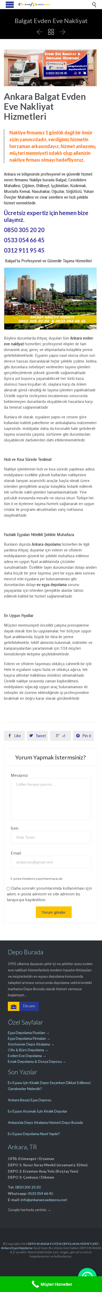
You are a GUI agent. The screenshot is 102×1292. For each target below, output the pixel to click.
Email (16, 853)
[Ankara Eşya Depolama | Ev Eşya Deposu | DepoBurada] (34, 4)
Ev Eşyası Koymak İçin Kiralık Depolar (37, 1111)
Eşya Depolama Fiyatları (26, 1032)
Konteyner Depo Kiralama (29, 1044)
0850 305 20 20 (28, 1187)
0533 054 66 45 (40, 1193)
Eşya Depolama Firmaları (27, 1038)
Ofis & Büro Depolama (26, 1050)
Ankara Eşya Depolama (16, 1248)
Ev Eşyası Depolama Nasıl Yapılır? (34, 1133)
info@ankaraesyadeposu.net (44, 1199)
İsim (14, 828)
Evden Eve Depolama (25, 1055)
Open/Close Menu (10, 4)
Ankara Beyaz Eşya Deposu (29, 1100)
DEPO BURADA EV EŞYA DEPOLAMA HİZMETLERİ (63, 1244)
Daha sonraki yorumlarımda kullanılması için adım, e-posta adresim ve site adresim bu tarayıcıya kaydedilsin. (49, 893)
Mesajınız (19, 775)
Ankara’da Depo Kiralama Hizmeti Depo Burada (45, 1122)
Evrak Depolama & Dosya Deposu (35, 1061)
